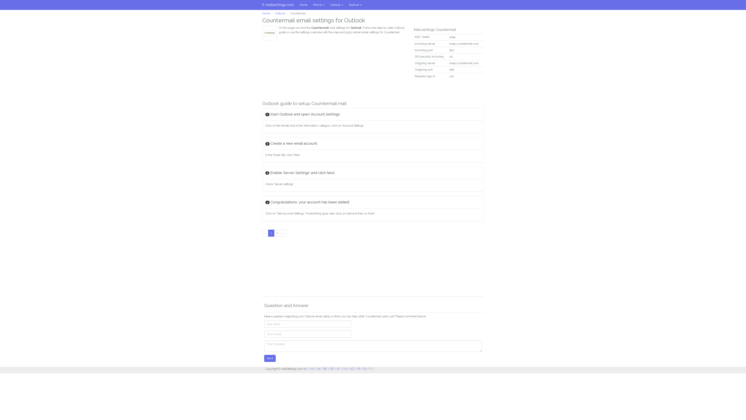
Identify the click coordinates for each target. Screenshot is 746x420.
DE (332, 368)
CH (345, 368)
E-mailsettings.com (278, 5)
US (312, 368)
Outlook (335, 4)
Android (354, 4)
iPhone (317, 4)
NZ (352, 368)
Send (270, 358)
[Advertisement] (335, 69)
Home (303, 4)
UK (319, 368)
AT (338, 368)
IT (371, 368)
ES (365, 368)
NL (305, 368)
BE (325, 368)
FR (358, 368)
